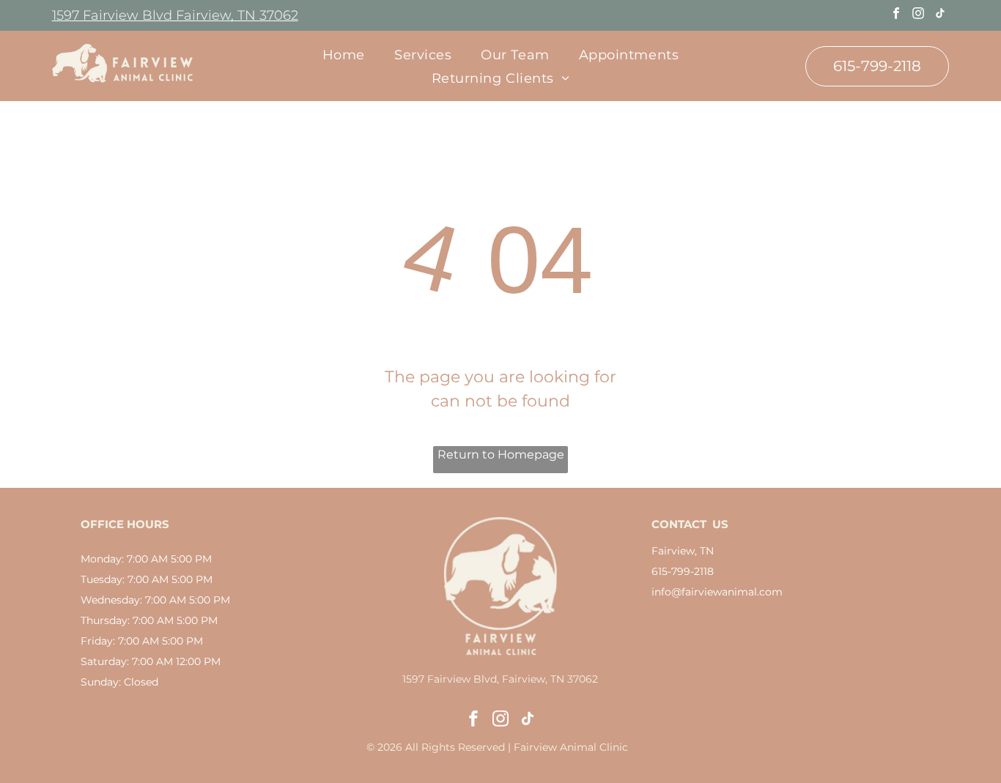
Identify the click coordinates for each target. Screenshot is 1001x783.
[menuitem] (344, 54)
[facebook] (896, 15)
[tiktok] (940, 15)
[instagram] (918, 15)
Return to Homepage (500, 454)
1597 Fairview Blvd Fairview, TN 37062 (175, 15)
